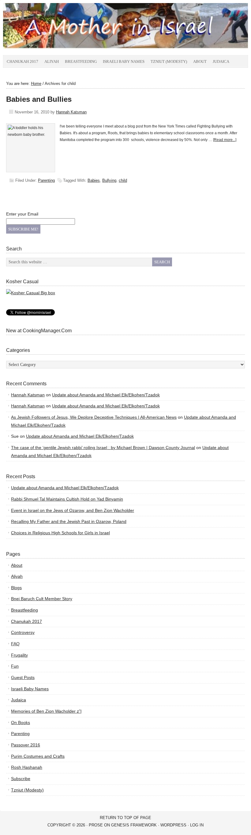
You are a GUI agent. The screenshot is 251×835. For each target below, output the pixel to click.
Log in (197, 825)
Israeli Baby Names (123, 61)
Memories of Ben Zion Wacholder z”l (46, 711)
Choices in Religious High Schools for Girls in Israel (60, 532)
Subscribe (20, 778)
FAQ (15, 643)
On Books (20, 722)
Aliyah (51, 61)
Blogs (16, 587)
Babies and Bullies (39, 99)
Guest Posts (23, 677)
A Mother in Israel (72, 29)
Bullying (109, 180)
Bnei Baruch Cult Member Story (41, 598)
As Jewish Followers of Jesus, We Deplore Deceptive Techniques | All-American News (94, 417)
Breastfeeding (81, 61)
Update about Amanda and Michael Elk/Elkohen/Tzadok (106, 394)
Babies (94, 180)
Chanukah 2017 (22, 61)
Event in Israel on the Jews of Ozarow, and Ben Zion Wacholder (72, 510)
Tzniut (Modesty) (169, 61)
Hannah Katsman (71, 112)
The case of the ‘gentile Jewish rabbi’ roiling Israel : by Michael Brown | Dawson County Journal (103, 447)
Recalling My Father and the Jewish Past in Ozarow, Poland (68, 521)
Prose (96, 825)
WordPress (173, 825)
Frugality (19, 655)
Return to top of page (125, 817)
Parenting (46, 180)
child (123, 180)
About (200, 61)
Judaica (221, 61)
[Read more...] (224, 140)
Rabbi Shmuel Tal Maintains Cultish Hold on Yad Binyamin (67, 499)
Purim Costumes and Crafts (38, 756)
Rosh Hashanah (26, 767)
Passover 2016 (25, 744)
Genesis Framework (134, 825)
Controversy (23, 632)
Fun (15, 666)
